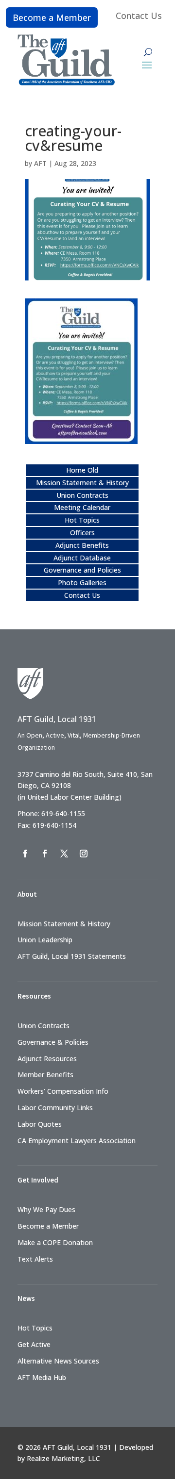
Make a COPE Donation (55, 1242)
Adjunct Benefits (82, 545)
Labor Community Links (55, 1107)
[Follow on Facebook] (25, 853)
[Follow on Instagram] (83, 853)
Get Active (34, 1344)
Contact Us (139, 15)
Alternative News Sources (58, 1360)
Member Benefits (45, 1074)
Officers (82, 532)
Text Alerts (35, 1259)
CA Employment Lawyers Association (77, 1140)
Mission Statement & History (82, 482)
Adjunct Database (82, 557)
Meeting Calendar (82, 507)
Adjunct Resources (47, 1058)
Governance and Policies (82, 570)
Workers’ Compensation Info (63, 1091)
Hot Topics (82, 520)
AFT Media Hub (42, 1377)
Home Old (82, 470)
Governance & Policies (53, 1042)
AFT (40, 163)
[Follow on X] (64, 853)
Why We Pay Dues (46, 1209)
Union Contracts (82, 495)
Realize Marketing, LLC (63, 1458)
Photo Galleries (82, 582)
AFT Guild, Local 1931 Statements (72, 956)
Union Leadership (45, 939)
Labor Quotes (40, 1124)
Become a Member (52, 17)
